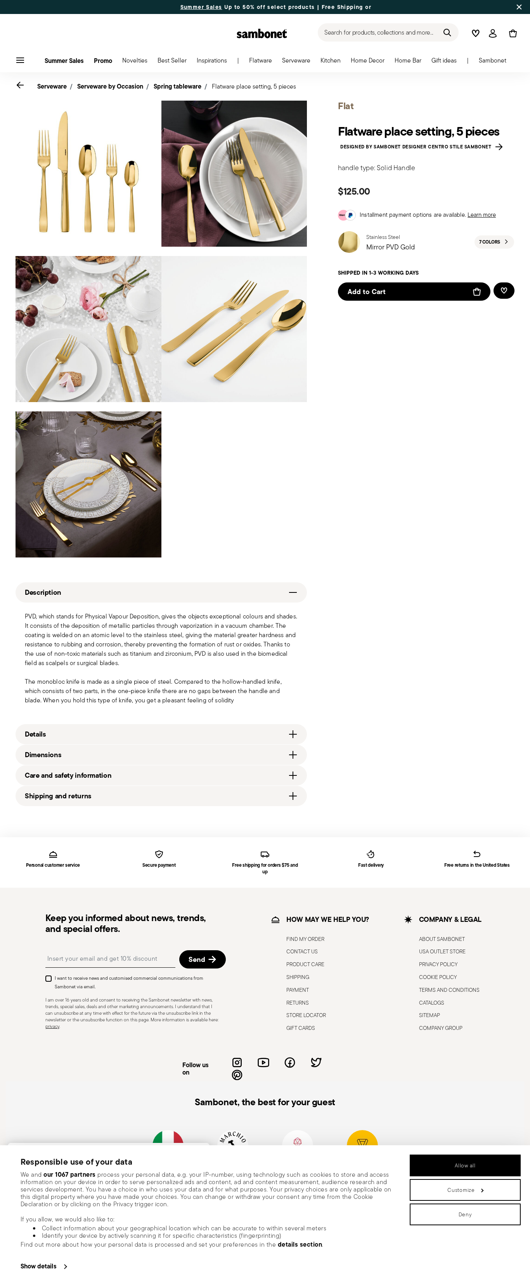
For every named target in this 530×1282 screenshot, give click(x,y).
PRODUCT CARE (305, 964)
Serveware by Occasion (110, 86)
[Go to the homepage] (262, 33)
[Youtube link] (263, 1062)
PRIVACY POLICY (438, 964)
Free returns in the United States (477, 865)
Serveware (52, 86)
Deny (465, 1214)
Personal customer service (53, 865)
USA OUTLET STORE (442, 951)
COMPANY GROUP (440, 1028)
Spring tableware (177, 86)
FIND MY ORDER (305, 939)
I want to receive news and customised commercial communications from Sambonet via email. (129, 982)
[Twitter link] (316, 1062)
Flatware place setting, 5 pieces (254, 86)
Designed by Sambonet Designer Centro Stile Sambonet (417, 146)
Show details (39, 1266)
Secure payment (159, 865)
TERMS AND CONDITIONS (449, 990)
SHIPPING (297, 977)
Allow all (465, 1165)
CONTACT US (302, 951)
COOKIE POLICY (438, 977)
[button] (260, 62)
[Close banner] (519, 7)
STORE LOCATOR (306, 1015)
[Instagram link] (237, 1062)
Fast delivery (371, 865)
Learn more (482, 215)
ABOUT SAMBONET (442, 939)
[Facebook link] (290, 1062)
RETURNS (297, 1003)
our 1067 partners (69, 1174)
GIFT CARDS (300, 1028)
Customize (461, 1190)
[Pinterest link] (237, 1075)
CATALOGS (431, 1003)
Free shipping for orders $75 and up (265, 868)
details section (300, 1244)
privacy (52, 1026)
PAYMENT (297, 990)
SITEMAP (429, 1015)
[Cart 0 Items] (511, 33)
